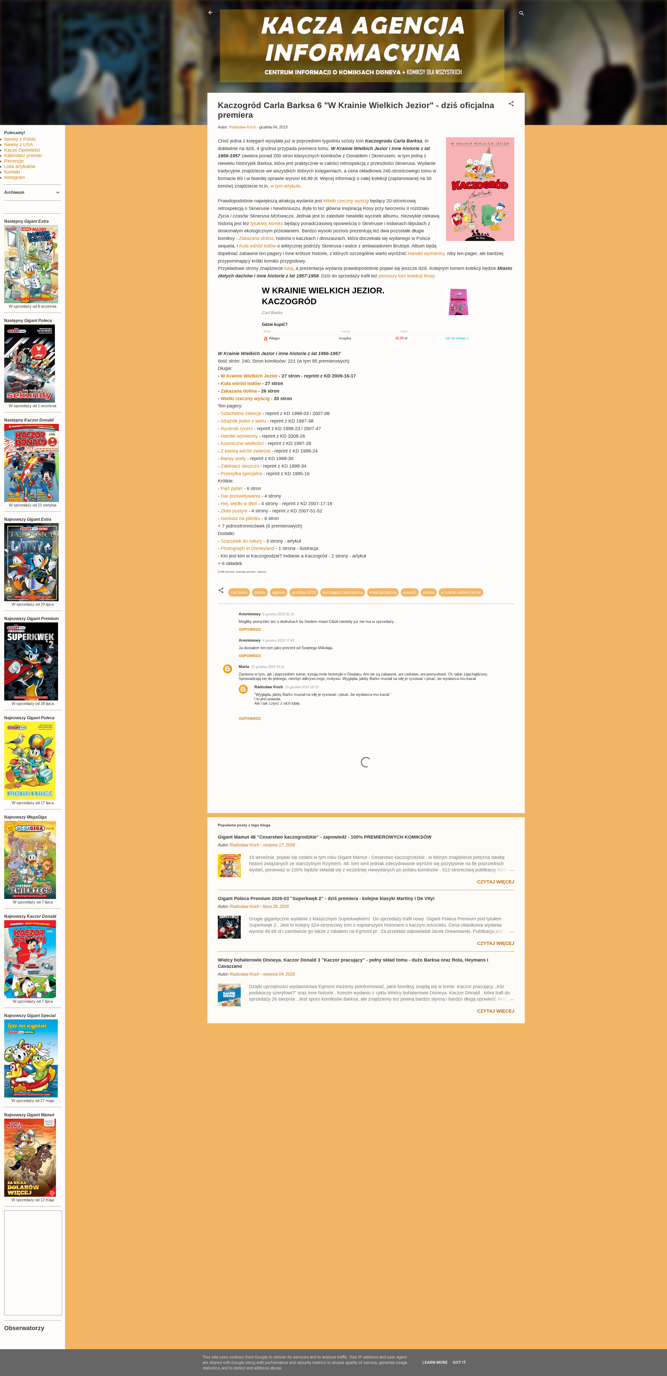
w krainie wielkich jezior (461, 592)
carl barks (239, 592)
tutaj (288, 268)
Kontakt (12, 172)
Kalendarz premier (23, 155)
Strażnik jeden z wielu (243, 421)
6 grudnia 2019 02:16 (278, 614)
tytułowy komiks (266, 223)
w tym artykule (285, 186)
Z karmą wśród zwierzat (245, 451)
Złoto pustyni (234, 510)
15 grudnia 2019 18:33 (301, 687)
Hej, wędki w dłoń (239, 503)
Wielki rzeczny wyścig (346, 200)
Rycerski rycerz (237, 428)
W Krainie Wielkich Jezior (249, 376)
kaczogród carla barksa (343, 592)
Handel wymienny (426, 253)
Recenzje (14, 161)
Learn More (435, 1362)
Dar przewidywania (240, 496)
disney (259, 592)
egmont (278, 592)
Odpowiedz (250, 629)
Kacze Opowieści (22, 150)
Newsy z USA (18, 144)
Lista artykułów (19, 166)
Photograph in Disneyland (247, 548)
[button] (511, 105)
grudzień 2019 (304, 592)
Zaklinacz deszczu (240, 466)
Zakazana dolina (256, 238)
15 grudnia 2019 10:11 (267, 667)
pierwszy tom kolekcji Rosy (406, 275)
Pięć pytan (232, 488)
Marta (244, 666)
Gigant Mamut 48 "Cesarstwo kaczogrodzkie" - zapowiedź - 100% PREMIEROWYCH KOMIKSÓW (324, 837)
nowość (409, 592)
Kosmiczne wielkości (242, 443)
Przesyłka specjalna (241, 473)
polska (428, 592)
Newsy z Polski (20, 139)
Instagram (14, 177)
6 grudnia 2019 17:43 (278, 640)
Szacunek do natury (241, 541)
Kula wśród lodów (257, 246)
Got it (459, 1362)
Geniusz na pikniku (240, 518)
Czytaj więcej (495, 881)
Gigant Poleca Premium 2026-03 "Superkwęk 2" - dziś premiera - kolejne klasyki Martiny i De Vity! (326, 898)
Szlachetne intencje (241, 413)
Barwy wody (233, 458)
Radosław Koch (268, 687)
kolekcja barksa (382, 592)
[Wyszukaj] (521, 14)
